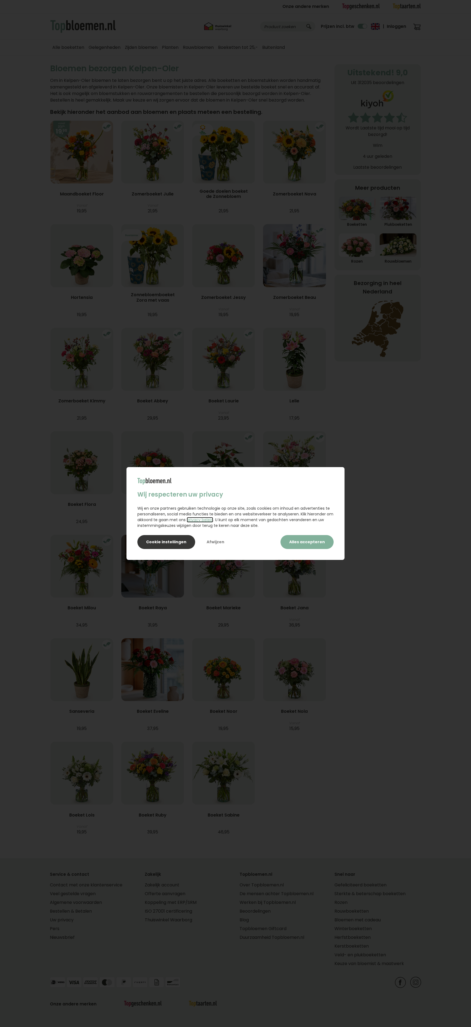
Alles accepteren (307, 542)
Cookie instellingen (166, 542)
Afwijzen (215, 542)
